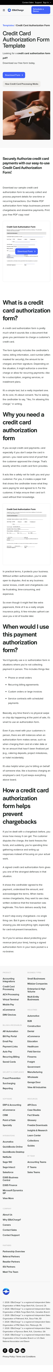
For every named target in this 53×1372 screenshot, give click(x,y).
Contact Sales (10, 1230)
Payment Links (10, 1046)
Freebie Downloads (37, 1125)
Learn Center (34, 1135)
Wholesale (32, 1077)
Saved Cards (9, 1061)
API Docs (32, 1105)
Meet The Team (10, 1272)
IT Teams (31, 1167)
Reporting (8, 1088)
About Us (7, 1214)
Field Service (33, 1051)
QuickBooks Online (13, 1146)
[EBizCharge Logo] (16, 9)
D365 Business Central (10, 1179)
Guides (31, 1145)
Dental (30, 1031)
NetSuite (7, 1157)
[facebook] (5, 1350)
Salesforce (8, 1172)
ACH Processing (11, 994)
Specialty (7, 1125)
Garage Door (34, 1082)
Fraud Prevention (12, 1078)
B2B (29, 1021)
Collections (33, 1140)
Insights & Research (37, 1130)
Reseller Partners (11, 1261)
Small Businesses (36, 978)
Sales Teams (33, 1172)
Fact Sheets (33, 1115)
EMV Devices (9, 1014)
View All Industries (36, 1087)
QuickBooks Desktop (13, 1152)
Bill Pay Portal (10, 1036)
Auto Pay (7, 1051)
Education (32, 1041)
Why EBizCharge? (12, 1219)
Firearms (31, 1056)
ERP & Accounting (12, 1105)
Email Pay (8, 1041)
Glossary (31, 1120)
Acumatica (8, 1141)
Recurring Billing (11, 1056)
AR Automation (10, 1031)
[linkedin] (23, 1350)
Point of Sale (9, 1120)
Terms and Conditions (25, 1356)
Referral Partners (11, 1256)
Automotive (33, 1015)
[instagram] (11, 1350)
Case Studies (34, 1110)
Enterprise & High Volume (36, 990)
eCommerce (9, 1009)
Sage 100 (7, 1162)
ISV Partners (9, 1266)
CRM (5, 1115)
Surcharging (9, 1083)
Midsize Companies (37, 983)
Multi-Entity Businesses (33, 998)
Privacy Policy (9, 1356)
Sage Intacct (9, 1167)
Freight (31, 1061)
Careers (7, 1225)
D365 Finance (10, 1185)
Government (33, 1066)
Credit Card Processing (9, 988)
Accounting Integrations (9, 980)
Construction (34, 1026)
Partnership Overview (14, 1251)
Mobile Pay (8, 1004)
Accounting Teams (36, 1162)
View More (8, 1198)
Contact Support (11, 1235)
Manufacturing (34, 1072)
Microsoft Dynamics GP (13, 1192)
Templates (8, 25)
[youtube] (17, 1350)
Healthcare (32, 1046)
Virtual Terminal (11, 999)
